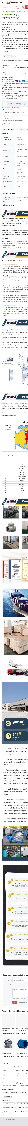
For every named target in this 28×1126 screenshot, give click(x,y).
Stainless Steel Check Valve (9, 1107)
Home (3, 11)
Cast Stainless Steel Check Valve (19, 1111)
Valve (24, 11)
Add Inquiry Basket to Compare (10, 124)
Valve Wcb (5, 1111)
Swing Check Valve (7, 1096)
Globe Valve (23, 1092)
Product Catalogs (23, 1067)
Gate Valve (5, 1092)
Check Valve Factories (8, 1104)
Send (15, 1002)
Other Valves (5, 1076)
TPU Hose (4, 1070)
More (3, 1114)
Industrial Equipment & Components (13, 11)
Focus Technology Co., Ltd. (19, 1119)
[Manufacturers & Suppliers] (14, 2)
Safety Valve (5, 1073)
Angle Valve (14, 1092)
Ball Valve (18, 1076)
